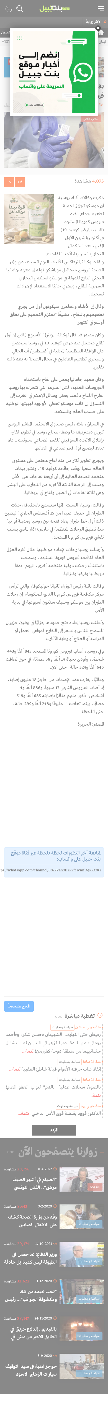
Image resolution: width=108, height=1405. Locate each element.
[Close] (98, 28)
